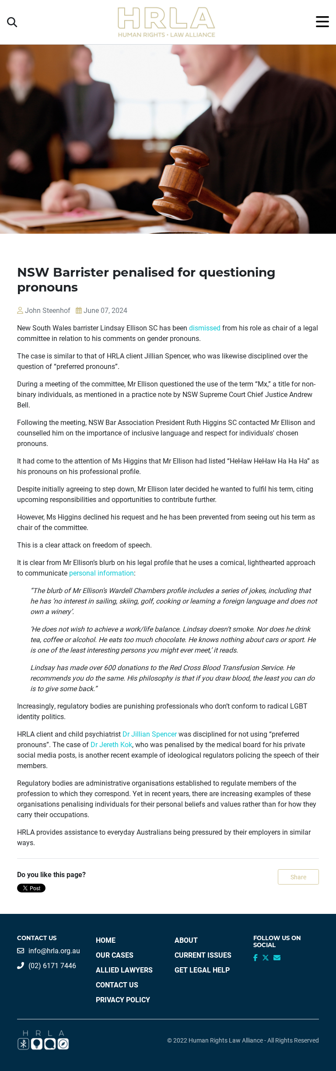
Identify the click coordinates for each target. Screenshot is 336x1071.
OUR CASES (114, 954)
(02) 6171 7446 (52, 965)
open (322, 22)
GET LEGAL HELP (202, 969)
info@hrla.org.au (54, 950)
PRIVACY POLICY (123, 999)
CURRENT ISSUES (203, 954)
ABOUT (186, 940)
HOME (106, 940)
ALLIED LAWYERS (124, 969)
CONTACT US (117, 984)
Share (298, 877)
